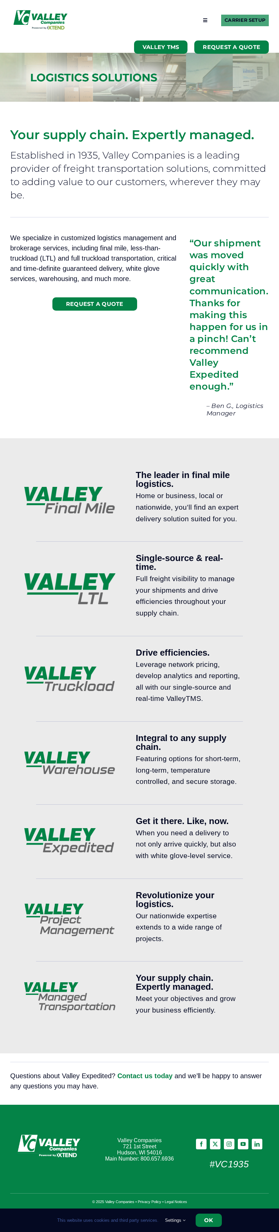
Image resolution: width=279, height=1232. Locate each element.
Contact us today (145, 1076)
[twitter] (215, 1144)
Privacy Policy (149, 1202)
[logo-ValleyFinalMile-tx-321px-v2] (69, 490)
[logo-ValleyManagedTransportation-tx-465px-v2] (69, 985)
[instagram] (229, 1144)
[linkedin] (257, 1144)
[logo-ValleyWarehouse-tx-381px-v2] (69, 755)
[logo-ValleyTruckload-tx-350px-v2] (69, 670)
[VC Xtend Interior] (40, 13)
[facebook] (201, 1144)
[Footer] (49, 1135)
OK (208, 1220)
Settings (174, 1220)
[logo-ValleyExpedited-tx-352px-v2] (69, 831)
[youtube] (243, 1144)
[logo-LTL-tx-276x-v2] (69, 576)
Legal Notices (176, 1202)
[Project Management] (69, 907)
